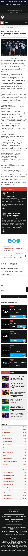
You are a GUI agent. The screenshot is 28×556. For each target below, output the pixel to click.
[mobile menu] (2, 22)
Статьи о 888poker (14, 472)
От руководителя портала (17, 519)
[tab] (5, 372)
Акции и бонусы (14, 10)
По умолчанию (14, 432)
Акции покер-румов (14, 427)
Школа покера (14, 490)
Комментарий (5, 274)
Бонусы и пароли (14, 441)
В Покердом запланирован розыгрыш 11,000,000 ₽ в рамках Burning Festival (17, 415)
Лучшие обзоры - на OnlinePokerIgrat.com (14, 514)
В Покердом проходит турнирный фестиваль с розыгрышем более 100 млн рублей (17, 408)
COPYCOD (14, 355)
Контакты (10, 509)
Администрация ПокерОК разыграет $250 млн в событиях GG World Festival (17, 378)
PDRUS (20, 326)
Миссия (7, 519)
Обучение (14, 455)
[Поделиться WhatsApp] (18, 241)
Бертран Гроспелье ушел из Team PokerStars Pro (14, 248)
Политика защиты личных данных (14, 524)
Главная (7, 10)
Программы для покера (15, 467)
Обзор (18, 312)
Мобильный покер (14, 12)
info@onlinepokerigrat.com (16, 4)
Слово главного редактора (14, 521)
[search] (26, 22)
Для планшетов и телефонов (14, 447)
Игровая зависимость (7, 516)
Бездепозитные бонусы (15, 461)
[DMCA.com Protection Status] (14, 529)
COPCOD (14, 341)
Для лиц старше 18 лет (14, 511)
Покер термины (15, 495)
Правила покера (15, 498)
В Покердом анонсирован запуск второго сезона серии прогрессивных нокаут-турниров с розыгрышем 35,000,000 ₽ (18, 393)
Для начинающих (14, 444)
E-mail (3, 290)
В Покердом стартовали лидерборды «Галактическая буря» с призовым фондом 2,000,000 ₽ (18, 385)
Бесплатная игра (14, 438)
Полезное (14, 464)
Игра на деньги (14, 449)
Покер (14, 435)
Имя (2, 285)
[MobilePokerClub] (5, 363)
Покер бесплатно (14, 458)
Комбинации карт (15, 492)
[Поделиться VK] (10, 241)
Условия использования (20, 516)
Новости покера (14, 429)
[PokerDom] (5, 324)
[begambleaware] (8, 531)
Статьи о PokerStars (14, 481)
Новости (20, 10)
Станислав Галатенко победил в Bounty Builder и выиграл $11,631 (13, 255)
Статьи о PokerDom (14, 478)
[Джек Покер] (5, 350)
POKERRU (14, 316)
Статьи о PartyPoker (14, 475)
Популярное (5, 372)
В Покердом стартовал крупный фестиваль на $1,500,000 (16, 401)
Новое (12, 372)
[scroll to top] (14, 554)
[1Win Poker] (5, 336)
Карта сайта (17, 509)
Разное (14, 469)
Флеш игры (14, 487)
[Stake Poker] (5, 312)
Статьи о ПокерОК (14, 484)
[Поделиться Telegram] (14, 241)
